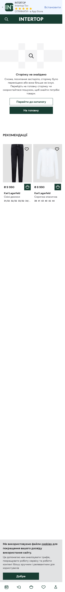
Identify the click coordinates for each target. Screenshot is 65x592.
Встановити (52, 7)
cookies (47, 543)
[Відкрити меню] (18, 587)
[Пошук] (6, 19)
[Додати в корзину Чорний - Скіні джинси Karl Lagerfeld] (27, 187)
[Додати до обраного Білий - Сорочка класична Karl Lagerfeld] (57, 149)
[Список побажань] (43, 587)
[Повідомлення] (55, 19)
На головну (31, 110)
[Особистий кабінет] (55, 587)
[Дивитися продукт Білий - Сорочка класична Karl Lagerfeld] (47, 163)
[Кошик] (31, 587)
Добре (20, 576)
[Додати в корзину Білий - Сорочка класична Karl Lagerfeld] (58, 187)
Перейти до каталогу (31, 101)
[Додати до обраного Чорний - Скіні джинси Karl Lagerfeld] (26, 149)
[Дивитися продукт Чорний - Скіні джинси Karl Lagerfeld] (17, 163)
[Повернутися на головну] (31, 19)
